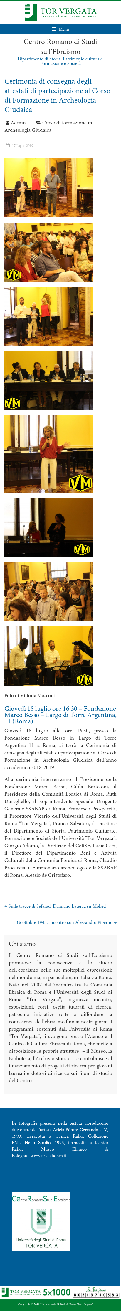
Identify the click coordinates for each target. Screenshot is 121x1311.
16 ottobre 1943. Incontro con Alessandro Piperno (66, 922)
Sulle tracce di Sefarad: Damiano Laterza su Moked (55, 906)
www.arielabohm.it (49, 1156)
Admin (18, 123)
